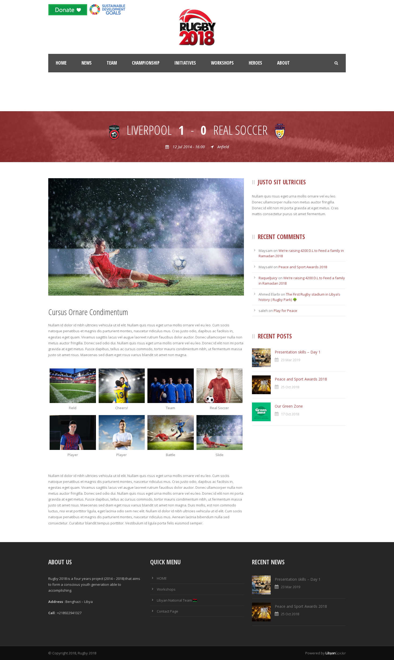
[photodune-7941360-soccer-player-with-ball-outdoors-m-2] (122, 432)
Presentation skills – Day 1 (298, 352)
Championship (145, 63)
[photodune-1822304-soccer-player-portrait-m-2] (73, 432)
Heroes (255, 63)
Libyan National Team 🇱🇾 (177, 600)
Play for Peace (285, 310)
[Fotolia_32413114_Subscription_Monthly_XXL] (73, 385)
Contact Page (167, 611)
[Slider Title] (219, 385)
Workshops (222, 63)
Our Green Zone (289, 406)
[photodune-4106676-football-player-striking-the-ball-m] (146, 236)
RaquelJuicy (268, 277)
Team (112, 63)
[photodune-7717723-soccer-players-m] (122, 385)
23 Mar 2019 (290, 359)
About (283, 63)
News (86, 63)
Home (61, 63)
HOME (162, 578)
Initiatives (185, 63)
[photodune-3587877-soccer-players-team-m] (170, 385)
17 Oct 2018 (290, 414)
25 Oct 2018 (290, 387)
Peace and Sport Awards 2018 (302, 266)
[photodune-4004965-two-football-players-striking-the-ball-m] (170, 432)
